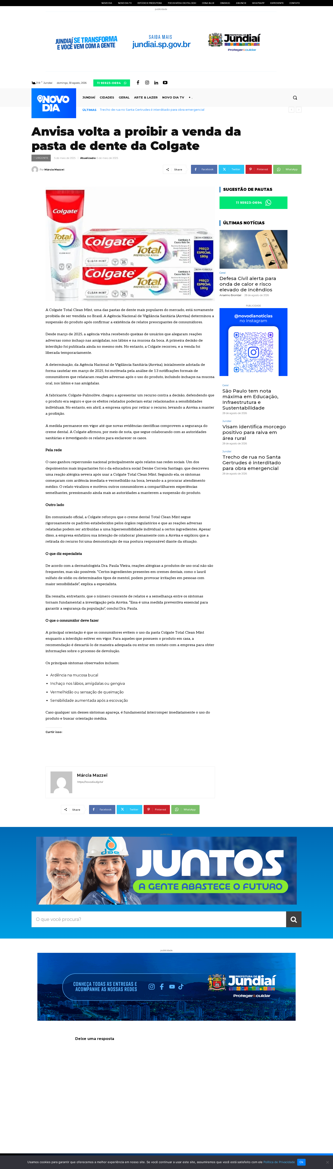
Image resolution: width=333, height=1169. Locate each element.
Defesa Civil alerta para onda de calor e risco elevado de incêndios (248, 283)
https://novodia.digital (90, 781)
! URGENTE (41, 157)
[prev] (291, 110)
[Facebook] (138, 82)
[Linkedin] (156, 82)
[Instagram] (147, 82)
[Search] (294, 919)
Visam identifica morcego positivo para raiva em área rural (254, 432)
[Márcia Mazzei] (35, 169)
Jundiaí (226, 421)
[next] (299, 110)
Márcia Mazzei (54, 169)
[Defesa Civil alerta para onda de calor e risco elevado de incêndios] (253, 249)
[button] (295, 97)
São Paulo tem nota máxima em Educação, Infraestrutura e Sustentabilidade (250, 399)
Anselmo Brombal (230, 295)
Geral (223, 273)
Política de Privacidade (279, 1162)
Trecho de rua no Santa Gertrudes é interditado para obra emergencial (152, 109)
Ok (301, 1162)
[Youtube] (165, 82)
